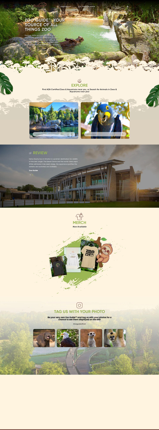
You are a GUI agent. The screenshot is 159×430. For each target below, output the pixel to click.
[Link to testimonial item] (30, 174)
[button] (127, 6)
